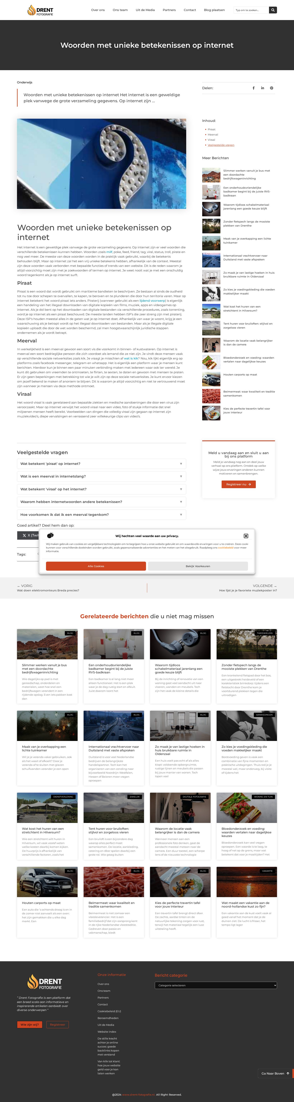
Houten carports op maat (240, 374)
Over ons (98, 10)
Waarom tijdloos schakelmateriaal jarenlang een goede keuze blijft (178, 668)
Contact (190, 10)
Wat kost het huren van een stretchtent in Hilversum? (43, 830)
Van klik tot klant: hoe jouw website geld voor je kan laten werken (109, 1067)
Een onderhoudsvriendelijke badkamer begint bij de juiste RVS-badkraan (246, 191)
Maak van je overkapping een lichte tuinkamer (44, 748)
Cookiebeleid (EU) (109, 1011)
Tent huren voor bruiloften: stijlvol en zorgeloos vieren (109, 830)
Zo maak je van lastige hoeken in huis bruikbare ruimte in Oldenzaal (180, 750)
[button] (246, 536)
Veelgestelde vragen (221, 145)
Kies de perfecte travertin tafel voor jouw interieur (177, 904)
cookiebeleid (225, 547)
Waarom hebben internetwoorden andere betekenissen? (101, 502)
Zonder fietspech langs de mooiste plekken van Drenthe (244, 667)
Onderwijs (24, 82)
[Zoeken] (273, 10)
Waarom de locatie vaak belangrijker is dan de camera (177, 830)
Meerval (213, 134)
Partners (169, 10)
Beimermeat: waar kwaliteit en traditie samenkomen (112, 904)
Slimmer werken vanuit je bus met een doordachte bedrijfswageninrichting (44, 668)
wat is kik (131, 358)
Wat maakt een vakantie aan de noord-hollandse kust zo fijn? (245, 904)
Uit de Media (145, 10)
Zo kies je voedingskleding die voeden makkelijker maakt (244, 748)
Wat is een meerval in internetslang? (101, 476)
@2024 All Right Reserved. (147, 1094)
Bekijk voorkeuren (198, 566)
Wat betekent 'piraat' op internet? (101, 464)
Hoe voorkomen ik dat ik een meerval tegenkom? (101, 515)
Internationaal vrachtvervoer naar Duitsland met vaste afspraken (114, 748)
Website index (107, 1031)
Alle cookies (96, 566)
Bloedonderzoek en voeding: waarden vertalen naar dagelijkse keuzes (246, 832)
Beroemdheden (108, 1018)
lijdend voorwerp (152, 301)
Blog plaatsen (214, 10)
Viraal (211, 139)
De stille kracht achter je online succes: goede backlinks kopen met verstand (108, 1046)
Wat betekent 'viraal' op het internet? (101, 489)
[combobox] (251, 10)
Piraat (211, 129)
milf (109, 252)
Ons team (120, 10)
